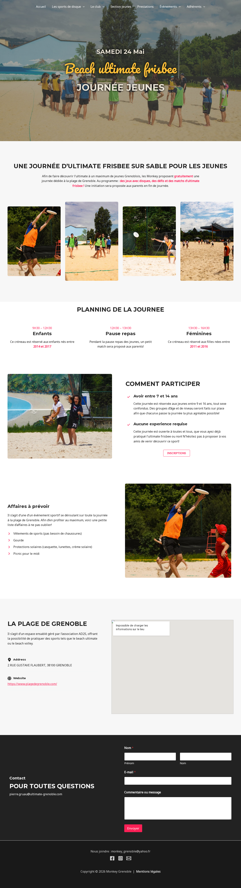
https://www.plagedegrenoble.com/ (32, 684)
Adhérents (194, 7)
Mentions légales (148, 871)
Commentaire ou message (142, 792)
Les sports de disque (66, 7)
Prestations (145, 7)
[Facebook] (112, 858)
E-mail (130, 772)
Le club (96, 7)
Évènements (168, 7)
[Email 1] (128, 858)
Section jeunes (121, 7)
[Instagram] (120, 858)
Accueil (41, 7)
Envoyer (133, 828)
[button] (83, 6)
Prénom (129, 763)
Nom (183, 763)
